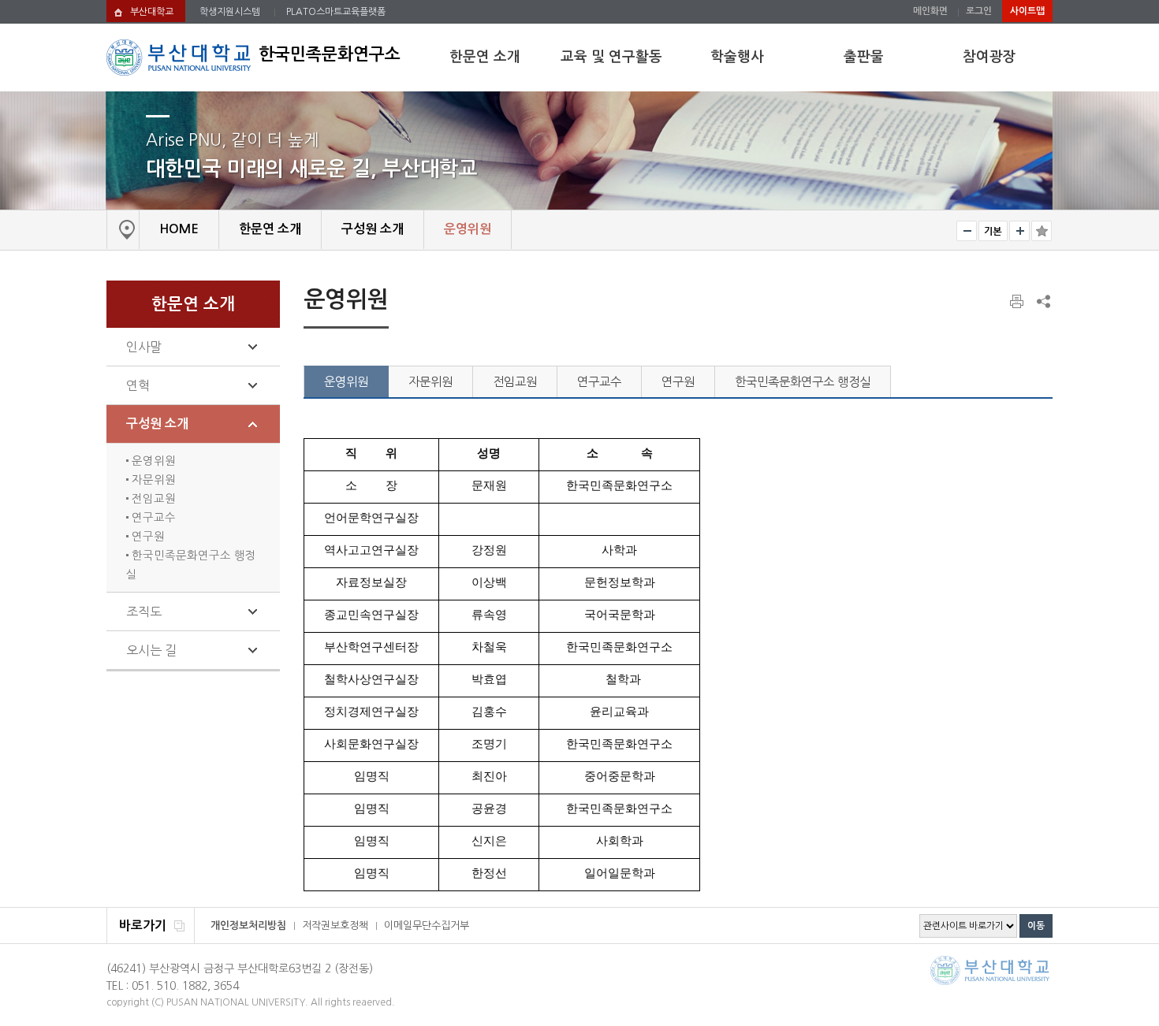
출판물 (864, 57)
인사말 (144, 346)
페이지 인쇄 (1018, 302)
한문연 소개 (484, 57)
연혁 (138, 385)
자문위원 (152, 479)
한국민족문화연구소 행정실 (802, 382)
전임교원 (152, 498)
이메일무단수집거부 (426, 925)
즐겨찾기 (1041, 231)
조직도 (144, 611)
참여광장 (989, 57)
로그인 (979, 11)
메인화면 (930, 11)
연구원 (147, 536)
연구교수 (152, 517)
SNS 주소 (1042, 301)
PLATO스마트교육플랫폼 (336, 12)
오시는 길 (151, 650)
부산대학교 (151, 12)
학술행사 (737, 57)
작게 (966, 231)
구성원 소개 (157, 423)
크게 (1019, 231)
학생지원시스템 (229, 12)
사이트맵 (1027, 11)
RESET (993, 231)
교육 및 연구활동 (611, 57)
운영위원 (152, 461)
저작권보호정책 (335, 925)
